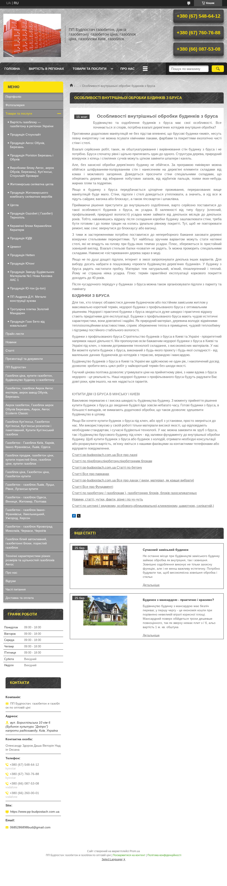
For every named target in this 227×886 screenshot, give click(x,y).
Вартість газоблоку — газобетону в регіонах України (31, 124)
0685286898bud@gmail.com (30, 827)
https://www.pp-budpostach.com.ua (34, 811)
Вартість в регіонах (46, 68)
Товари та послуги (89, 68)
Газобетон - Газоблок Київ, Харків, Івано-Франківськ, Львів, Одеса (30, 445)
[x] (78, 516)
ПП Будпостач (16, 367)
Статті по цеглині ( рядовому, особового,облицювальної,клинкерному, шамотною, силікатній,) (143, 506)
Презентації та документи (24, 358)
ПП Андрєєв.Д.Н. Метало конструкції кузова (28, 298)
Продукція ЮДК (21, 238)
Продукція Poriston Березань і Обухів (31, 157)
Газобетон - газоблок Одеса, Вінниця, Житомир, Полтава (26, 499)
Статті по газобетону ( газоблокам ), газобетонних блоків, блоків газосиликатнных (134, 493)
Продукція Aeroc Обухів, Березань (27, 145)
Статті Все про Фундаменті (92, 487)
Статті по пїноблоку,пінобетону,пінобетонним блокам (112, 461)
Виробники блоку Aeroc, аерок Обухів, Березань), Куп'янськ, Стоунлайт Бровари (32, 171)
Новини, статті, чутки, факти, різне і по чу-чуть (107, 499)
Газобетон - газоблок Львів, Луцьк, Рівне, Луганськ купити (30, 487)
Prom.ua (135, 851)
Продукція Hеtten (22, 255)
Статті (10, 350)
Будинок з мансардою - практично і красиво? (178, 600)
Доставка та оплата (20, 598)
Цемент (15, 246)
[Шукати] (218, 68)
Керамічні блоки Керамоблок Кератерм (30, 228)
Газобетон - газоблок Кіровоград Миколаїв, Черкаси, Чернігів (29, 528)
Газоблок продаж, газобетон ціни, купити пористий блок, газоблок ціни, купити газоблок (30, 459)
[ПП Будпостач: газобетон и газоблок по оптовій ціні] (32, 34)
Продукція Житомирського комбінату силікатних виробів (31, 194)
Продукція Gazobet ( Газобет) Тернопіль (31, 215)
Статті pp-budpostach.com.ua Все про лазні (104, 455)
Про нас (127, 68)
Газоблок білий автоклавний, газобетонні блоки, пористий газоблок (26, 543)
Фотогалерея (15, 105)
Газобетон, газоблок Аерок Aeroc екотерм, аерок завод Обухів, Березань (29, 392)
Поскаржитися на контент (129, 855)
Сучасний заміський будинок (165, 549)
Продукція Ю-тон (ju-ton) (28, 288)
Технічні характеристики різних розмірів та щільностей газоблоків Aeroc (30, 560)
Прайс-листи (15, 333)
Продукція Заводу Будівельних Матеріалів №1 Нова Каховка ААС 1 (32, 276)
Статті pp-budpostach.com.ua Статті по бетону (107, 467)
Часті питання (16, 589)
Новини (11, 342)
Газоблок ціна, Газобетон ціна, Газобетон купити (28, 474)
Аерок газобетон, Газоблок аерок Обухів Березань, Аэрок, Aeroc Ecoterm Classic (29, 409)
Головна (12, 68)
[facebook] (74, 516)
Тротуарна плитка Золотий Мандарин (29, 311)
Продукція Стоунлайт (25, 134)
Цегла (14, 205)
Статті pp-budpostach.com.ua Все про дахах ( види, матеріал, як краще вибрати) (133, 480)
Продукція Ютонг (22, 263)
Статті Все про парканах (90, 474)
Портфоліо (13, 96)
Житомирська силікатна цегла (31, 184)
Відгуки (11, 581)
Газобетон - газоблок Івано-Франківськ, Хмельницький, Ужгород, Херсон (25, 514)
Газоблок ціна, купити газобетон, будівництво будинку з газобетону (30, 378)
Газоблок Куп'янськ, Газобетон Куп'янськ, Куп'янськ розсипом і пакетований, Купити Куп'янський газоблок (30, 428)
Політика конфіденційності (164, 855)
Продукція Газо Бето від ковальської (27, 323)
